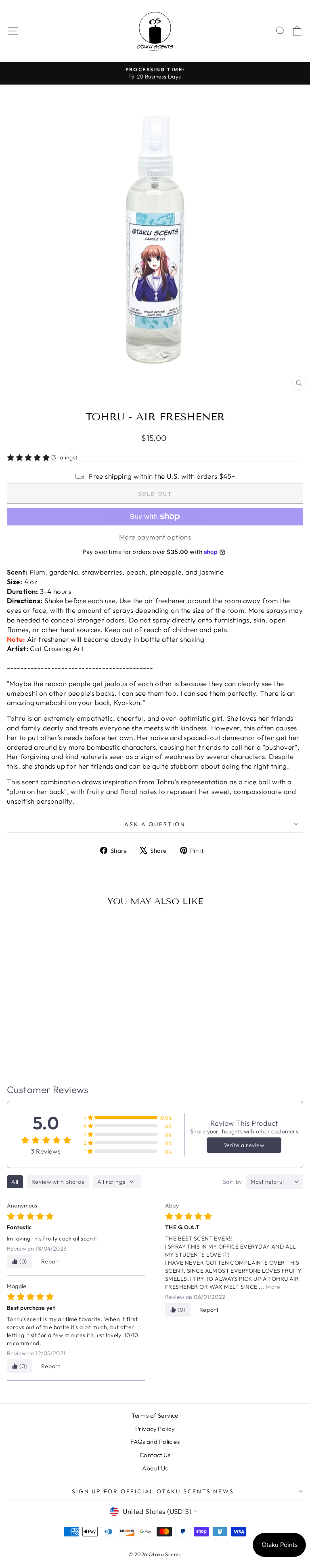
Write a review (244, 1145)
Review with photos (57, 1181)
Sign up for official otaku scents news (153, 1491)
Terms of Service (155, 1415)
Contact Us (155, 1455)
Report (51, 1261)
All (15, 1181)
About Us (155, 1468)
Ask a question (154, 824)
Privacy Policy (155, 1429)
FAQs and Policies (155, 1441)
